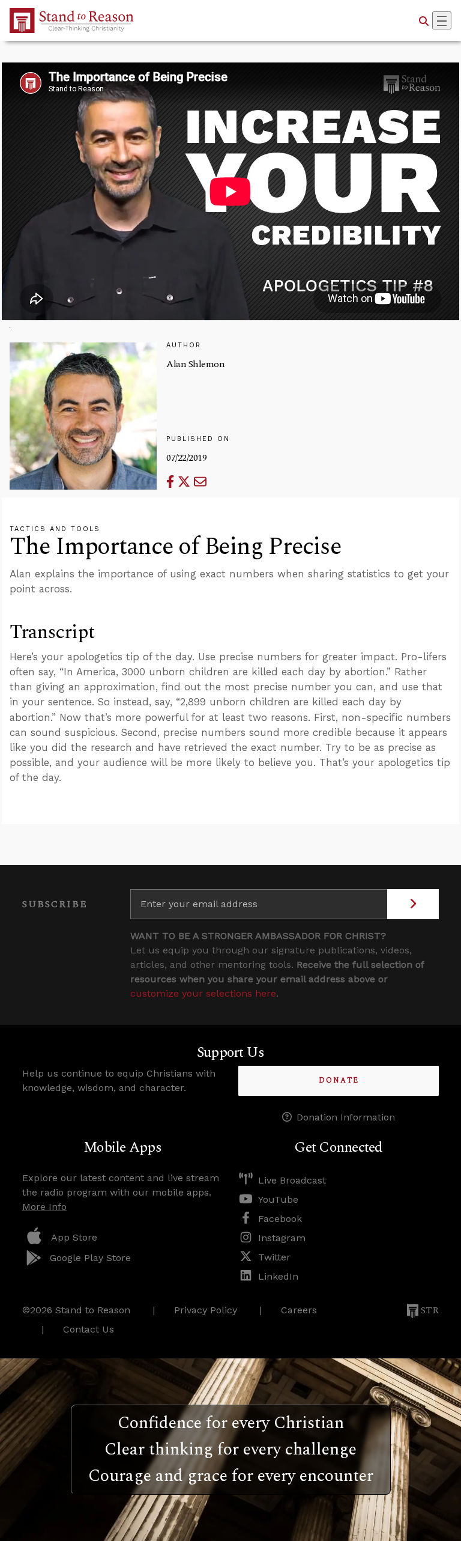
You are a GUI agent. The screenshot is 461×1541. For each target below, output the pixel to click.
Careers (299, 1310)
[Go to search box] (423, 20)
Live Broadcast (292, 1180)
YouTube (278, 1199)
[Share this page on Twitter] (186, 482)
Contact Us (88, 1329)
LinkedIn (278, 1276)
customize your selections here (203, 993)
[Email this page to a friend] (200, 482)
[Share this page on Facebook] (172, 482)
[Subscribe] (413, 904)
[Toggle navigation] (441, 20)
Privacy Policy (205, 1310)
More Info (44, 1206)
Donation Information (346, 1117)
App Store (74, 1237)
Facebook (280, 1218)
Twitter (274, 1257)
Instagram (282, 1238)
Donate (339, 1080)
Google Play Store (90, 1257)
